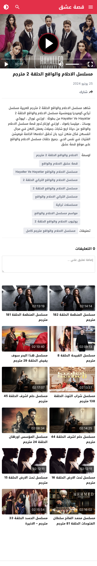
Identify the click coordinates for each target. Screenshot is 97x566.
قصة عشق (71, 7)
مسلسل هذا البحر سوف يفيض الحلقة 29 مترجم (29, 358)
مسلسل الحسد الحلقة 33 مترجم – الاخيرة (28, 520)
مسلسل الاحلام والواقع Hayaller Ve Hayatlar (47, 171)
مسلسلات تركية (67, 204)
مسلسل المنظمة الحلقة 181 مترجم (27, 317)
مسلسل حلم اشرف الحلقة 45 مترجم (26, 398)
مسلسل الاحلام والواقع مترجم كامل (51, 230)
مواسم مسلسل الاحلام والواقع (56, 213)
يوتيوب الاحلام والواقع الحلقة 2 (56, 221)
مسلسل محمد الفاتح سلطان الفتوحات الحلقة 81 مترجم (74, 520)
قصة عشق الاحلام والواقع (60, 163)
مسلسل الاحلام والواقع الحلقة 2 (55, 188)
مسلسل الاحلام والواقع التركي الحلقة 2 (50, 180)
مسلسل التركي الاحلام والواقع (56, 196)
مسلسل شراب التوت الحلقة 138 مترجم (74, 398)
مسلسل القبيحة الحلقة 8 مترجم (76, 358)
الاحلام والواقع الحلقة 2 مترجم (57, 155)
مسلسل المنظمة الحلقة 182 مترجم (74, 317)
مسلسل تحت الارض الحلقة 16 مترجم (73, 480)
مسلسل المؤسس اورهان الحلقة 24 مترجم (28, 439)
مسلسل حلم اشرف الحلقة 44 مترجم (73, 439)
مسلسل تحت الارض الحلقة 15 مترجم (26, 480)
